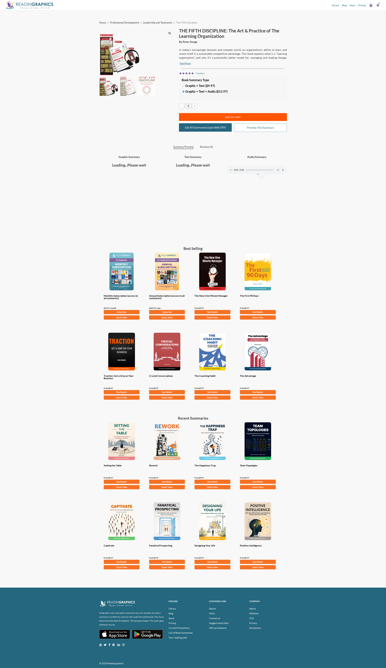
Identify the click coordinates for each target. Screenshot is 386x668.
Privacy (253, 623)
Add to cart (233, 117)
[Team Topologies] (258, 441)
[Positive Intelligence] (258, 521)
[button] (169, 33)
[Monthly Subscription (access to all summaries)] (121, 271)
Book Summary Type (195, 80)
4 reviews (200, 73)
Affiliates (254, 613)
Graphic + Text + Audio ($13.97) (206, 91)
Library (172, 608)
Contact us (214, 618)
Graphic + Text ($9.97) (200, 85)
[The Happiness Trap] (212, 441)
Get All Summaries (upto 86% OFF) (205, 127)
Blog (171, 613)
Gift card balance (217, 627)
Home (102, 22)
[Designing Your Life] (212, 521)
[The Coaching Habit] (212, 351)
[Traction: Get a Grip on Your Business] (121, 351)
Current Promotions (179, 627)
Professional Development (124, 22)
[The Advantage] (258, 351)
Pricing (172, 623)
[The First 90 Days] (258, 271)
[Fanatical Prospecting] (167, 521)
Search (212, 608)
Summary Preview (183, 146)
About (252, 608)
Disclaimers (255, 627)
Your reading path (178, 637)
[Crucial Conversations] (167, 351)
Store (171, 618)
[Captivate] (121, 521)
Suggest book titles (219, 623)
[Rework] (167, 441)
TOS (251, 618)
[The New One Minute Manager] (212, 271)
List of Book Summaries (181, 632)
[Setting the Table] (121, 441)
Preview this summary (260, 127)
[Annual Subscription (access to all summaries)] (167, 271)
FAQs (212, 613)
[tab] (183, 147)
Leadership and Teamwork (157, 22)
